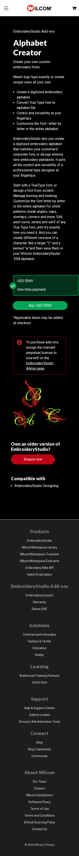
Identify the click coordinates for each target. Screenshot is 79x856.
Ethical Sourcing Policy (39, 822)
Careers (39, 788)
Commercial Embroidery (39, 634)
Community (39, 756)
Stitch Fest (39, 682)
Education (40, 648)
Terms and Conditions (39, 815)
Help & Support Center (39, 708)
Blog (39, 742)
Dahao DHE (39, 609)
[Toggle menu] (6, 8)
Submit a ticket (39, 715)
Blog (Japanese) (39, 749)
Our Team (40, 781)
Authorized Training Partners (40, 675)
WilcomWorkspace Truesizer (39, 554)
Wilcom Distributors (39, 795)
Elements (39, 602)
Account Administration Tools (39, 721)
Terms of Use (39, 808)
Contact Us (39, 829)
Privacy (50, 844)
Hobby (39, 655)
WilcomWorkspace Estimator (39, 561)
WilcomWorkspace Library (39, 547)
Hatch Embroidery (39, 574)
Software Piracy (39, 802)
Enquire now (33, 459)
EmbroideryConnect (39, 595)
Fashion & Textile (39, 641)
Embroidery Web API (39, 567)
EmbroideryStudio (39, 540)
